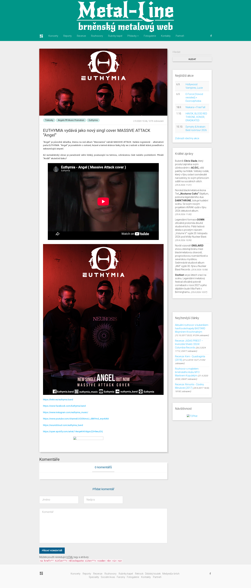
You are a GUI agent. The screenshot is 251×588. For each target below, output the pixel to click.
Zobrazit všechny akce (187, 138)
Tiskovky (49, 120)
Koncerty (53, 35)
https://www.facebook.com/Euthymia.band (64, 406)
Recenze (81, 35)
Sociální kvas (108, 577)
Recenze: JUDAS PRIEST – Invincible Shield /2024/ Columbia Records (189, 344)
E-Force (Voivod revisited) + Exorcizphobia (194, 97)
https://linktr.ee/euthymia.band (58, 399)
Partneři (180, 35)
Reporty (67, 35)
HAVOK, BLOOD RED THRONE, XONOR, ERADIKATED (196, 117)
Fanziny (121, 577)
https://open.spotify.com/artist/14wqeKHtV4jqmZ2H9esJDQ (73, 431)
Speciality (94, 577)
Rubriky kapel (115, 35)
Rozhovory (97, 35)
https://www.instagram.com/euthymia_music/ (65, 412)
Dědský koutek (153, 573)
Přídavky (132, 35)
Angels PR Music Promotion (71, 120)
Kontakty (166, 35)
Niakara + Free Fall (195, 107)
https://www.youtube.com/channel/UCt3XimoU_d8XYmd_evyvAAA (76, 418)
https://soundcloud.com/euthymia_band (63, 425)
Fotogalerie (150, 35)
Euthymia (93, 120)
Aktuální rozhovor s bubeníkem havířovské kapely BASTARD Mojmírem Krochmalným (191, 328)
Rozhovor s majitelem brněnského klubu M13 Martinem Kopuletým (187, 372)
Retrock (139, 573)
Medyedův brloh (170, 573)
